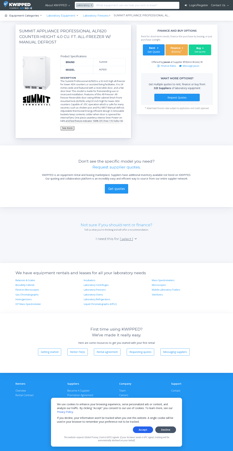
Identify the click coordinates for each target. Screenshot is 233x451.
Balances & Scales (25, 280)
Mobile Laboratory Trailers (166, 289)
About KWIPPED (56, 5)
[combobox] (85, 5)
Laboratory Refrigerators (97, 299)
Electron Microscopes (27, 289)
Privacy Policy (65, 412)
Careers (123, 395)
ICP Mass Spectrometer (28, 304)
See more (67, 128)
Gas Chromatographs (27, 294)
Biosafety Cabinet (24, 285)
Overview (20, 390)
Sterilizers (157, 294)
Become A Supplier (78, 390)
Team (122, 390)
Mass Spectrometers (163, 280)
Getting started (49, 352)
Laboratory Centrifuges (96, 285)
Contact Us (218, 5)
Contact (175, 390)
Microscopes (159, 285)
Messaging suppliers (175, 352)
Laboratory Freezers (95, 289)
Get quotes (116, 188)
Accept (143, 429)
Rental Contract (24, 395)
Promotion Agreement (80, 395)
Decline (165, 429)
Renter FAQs (77, 352)
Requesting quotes (140, 352)
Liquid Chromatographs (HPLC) (100, 304)
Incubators (89, 280)
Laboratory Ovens (93, 294)
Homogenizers (23, 299)
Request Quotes (177, 97)
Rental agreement (107, 352)
